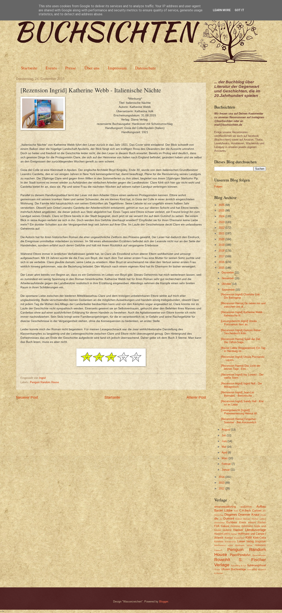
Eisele (242, 522)
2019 (222, 244)
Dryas (263, 515)
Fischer (262, 522)
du (221, 519)
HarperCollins (222, 534)
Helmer (234, 534)
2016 (222, 262)
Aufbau (261, 506)
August (226, 429)
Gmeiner (235, 526)
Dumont (228, 518)
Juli (224, 435)
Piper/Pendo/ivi (240, 555)
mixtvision (260, 545)
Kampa (229, 538)
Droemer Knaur (248, 514)
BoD (236, 511)
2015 (222, 267)
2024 (222, 216)
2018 (222, 250)
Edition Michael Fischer (247, 519)
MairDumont (220, 545)
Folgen (218, 186)
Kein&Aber (239, 538)
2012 (222, 488)
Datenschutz (145, 68)
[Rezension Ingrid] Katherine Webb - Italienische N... (242, 314)
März (225, 458)
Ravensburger (259, 555)
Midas (249, 545)
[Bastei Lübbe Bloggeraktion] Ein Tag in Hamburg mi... (243, 349)
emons (252, 522)
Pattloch (218, 550)
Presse (70, 68)
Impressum (117, 68)
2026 (222, 204)
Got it (239, 10)
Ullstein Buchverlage (233, 569)
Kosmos (218, 541)
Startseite (29, 68)
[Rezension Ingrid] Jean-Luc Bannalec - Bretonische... (237, 394)
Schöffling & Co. (238, 565)
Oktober (227, 283)
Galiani (225, 526)
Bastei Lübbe (223, 510)
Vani (249, 569)
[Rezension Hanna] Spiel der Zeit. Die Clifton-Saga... (241, 341)
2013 (222, 482)
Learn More (222, 10)
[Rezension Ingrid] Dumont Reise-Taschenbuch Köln (241, 332)
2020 (222, 239)
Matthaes (239, 545)
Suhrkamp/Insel (256, 565)
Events (51, 68)
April (225, 452)
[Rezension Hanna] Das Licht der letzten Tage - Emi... (240, 367)
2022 (222, 227)
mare (230, 545)
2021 (222, 233)
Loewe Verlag (245, 541)
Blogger (163, 601)
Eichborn (231, 522)
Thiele (217, 569)
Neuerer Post (27, 397)
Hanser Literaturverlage (249, 530)
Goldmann (247, 526)
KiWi (248, 537)
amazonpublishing (225, 506)
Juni (224, 441)
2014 (222, 476)
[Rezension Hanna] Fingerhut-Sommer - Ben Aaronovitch (238, 420)
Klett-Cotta (259, 537)
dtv (216, 518)
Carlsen (256, 510)
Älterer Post (196, 397)
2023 (222, 222)
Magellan (260, 541)
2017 (222, 256)
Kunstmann (230, 541)
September (229, 289)
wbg (254, 569)
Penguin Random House (44, 382)
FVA (216, 526)
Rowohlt (222, 559)
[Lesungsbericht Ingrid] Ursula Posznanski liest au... (239, 323)
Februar (227, 463)
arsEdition (246, 507)
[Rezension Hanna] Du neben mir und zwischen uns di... (243, 305)
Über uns (92, 68)
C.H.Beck (245, 510)
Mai (224, 446)
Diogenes (230, 514)
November (228, 278)
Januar (226, 469)
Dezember (228, 272)
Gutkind (227, 530)
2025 (222, 210)
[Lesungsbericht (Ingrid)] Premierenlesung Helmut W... (240, 412)
